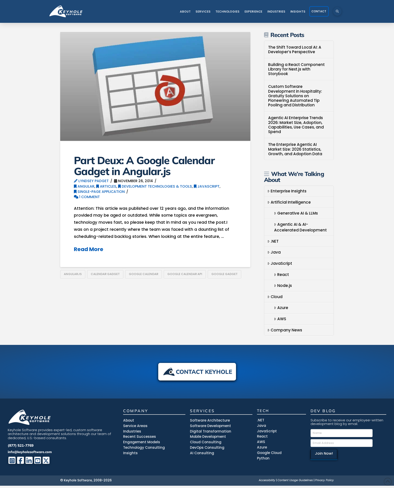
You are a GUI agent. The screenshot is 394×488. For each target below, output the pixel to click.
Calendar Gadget (105, 274)
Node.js (284, 285)
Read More (88, 249)
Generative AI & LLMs (297, 213)
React (283, 274)
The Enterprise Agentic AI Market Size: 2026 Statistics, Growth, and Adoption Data (295, 149)
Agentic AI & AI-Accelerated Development (300, 227)
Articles (107, 186)
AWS (281, 319)
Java (276, 252)
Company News (286, 330)
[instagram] (12, 460)
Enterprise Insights (288, 191)
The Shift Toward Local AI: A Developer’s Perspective (294, 49)
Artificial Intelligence (291, 202)
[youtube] (37, 460)
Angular (85, 186)
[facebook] (20, 460)
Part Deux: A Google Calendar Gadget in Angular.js (144, 166)
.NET (275, 241)
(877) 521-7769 (21, 445)
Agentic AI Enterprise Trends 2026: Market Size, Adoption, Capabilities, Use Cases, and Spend (296, 124)
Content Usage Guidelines (295, 480)
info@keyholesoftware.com (30, 452)
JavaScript (208, 186)
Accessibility (267, 480)
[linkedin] (29, 460)
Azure (282, 307)
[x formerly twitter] (46, 460)
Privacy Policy (324, 480)
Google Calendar (143, 274)
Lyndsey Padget (93, 180)
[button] (337, 11)
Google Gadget (224, 274)
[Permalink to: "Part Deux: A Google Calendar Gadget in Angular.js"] (155, 86)
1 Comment (89, 196)
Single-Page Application (101, 191)
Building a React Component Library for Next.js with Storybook (296, 69)
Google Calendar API (184, 274)
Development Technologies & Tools (156, 186)
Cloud (277, 296)
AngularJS (73, 274)
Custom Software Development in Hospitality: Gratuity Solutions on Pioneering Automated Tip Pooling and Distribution (295, 95)
